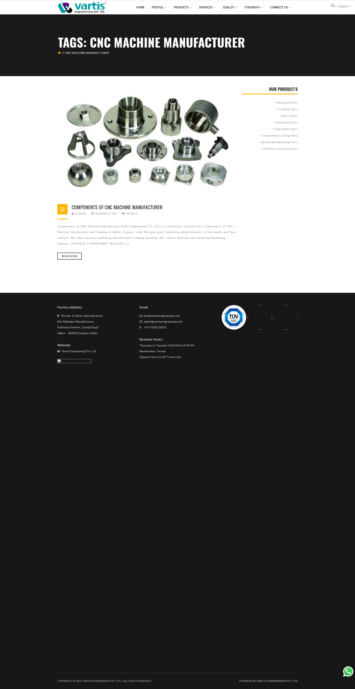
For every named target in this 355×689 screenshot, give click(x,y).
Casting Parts (288, 109)
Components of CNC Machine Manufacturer (117, 207)
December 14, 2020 (106, 213)
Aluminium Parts (287, 122)
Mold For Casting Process (280, 148)
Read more (69, 256)
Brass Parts (290, 115)
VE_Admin (80, 213)
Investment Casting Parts (280, 135)
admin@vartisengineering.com (162, 321)
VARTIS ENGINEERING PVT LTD (277, 680)
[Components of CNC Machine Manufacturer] (146, 141)
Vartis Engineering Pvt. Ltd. (79, 351)
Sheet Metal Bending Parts (280, 142)
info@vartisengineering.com (161, 315)
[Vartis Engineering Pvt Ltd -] (82, 7)
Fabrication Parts (286, 129)
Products (132, 213)
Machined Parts (287, 102)
